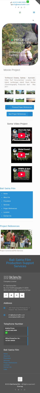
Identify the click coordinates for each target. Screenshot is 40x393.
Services (6, 205)
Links (5, 369)
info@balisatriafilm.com (21, 4)
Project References (10, 208)
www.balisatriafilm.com (16, 317)
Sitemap (20, 386)
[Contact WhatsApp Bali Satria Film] (28, 2)
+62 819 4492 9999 (18, 2)
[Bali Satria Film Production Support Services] (20, 12)
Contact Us (7, 216)
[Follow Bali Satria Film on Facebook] (16, 7)
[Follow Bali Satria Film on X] (18, 7)
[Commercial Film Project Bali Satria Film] (16, 239)
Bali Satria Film (15, 384)
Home (6, 193)
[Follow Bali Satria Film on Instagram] (24, 7)
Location (6, 212)
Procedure (7, 201)
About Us (7, 197)
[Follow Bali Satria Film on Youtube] (21, 7)
